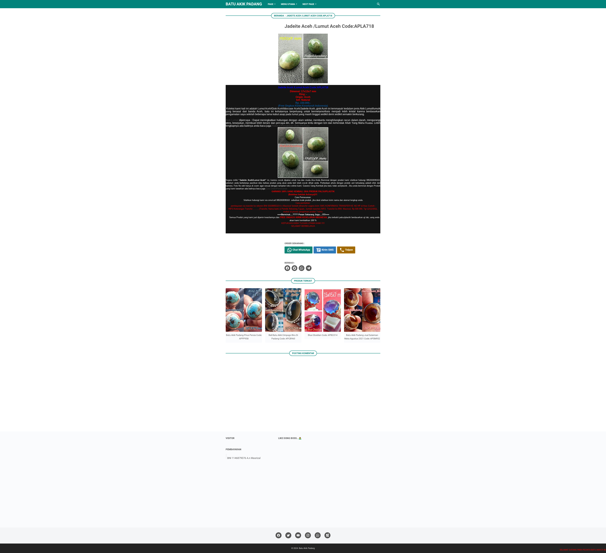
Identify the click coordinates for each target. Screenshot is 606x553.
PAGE (270, 4)
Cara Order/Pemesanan (276, 188)
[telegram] (309, 268)
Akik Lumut (232, 120)
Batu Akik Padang (244, 4)
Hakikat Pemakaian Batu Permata (291, 125)
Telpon (349, 249)
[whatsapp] (301, 268)
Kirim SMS (327, 249)
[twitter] (294, 268)
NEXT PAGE (308, 4)
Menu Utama (288, 4)
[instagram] (308, 535)
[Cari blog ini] (378, 4)
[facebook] (287, 268)
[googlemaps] (327, 535)
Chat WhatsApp (301, 249)
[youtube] (298, 535)
